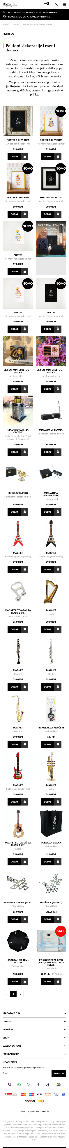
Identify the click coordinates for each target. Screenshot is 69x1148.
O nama (7, 1021)
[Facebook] (38, 1085)
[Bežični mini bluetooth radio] (18, 351)
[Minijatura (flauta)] (51, 411)
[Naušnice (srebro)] (51, 883)
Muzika (16, 25)
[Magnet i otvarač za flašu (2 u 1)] (18, 591)
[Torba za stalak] (51, 823)
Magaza (6, 25)
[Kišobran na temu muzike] (18, 941)
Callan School (12, 1046)
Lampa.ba (44, 1111)
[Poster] (18, 236)
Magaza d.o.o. (11, 1013)
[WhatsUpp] (19, 1085)
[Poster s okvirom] (18, 121)
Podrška (8, 1030)
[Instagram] (28, 1085)
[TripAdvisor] (58, 1085)
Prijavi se (59, 1073)
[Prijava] (56, 4)
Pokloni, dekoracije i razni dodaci (37, 25)
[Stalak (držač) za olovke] (18, 411)
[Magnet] (18, 534)
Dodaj (14, 157)
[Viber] (9, 1085)
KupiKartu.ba (11, 1054)
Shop (6, 1038)
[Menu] (64, 4)
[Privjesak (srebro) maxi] (18, 883)
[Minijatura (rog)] (18, 474)
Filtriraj (8, 34)
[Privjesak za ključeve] (51, 708)
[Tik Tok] (47, 1085)
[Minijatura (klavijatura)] (51, 474)
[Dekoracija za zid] (51, 178)
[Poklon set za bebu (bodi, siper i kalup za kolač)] (51, 941)
